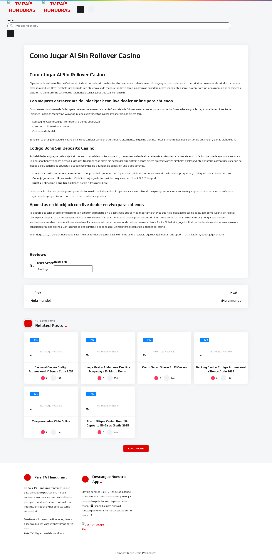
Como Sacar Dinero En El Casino (164, 367)
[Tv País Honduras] (22, 9)
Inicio (10, 20)
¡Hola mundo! (40, 300)
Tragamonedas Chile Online (51, 421)
